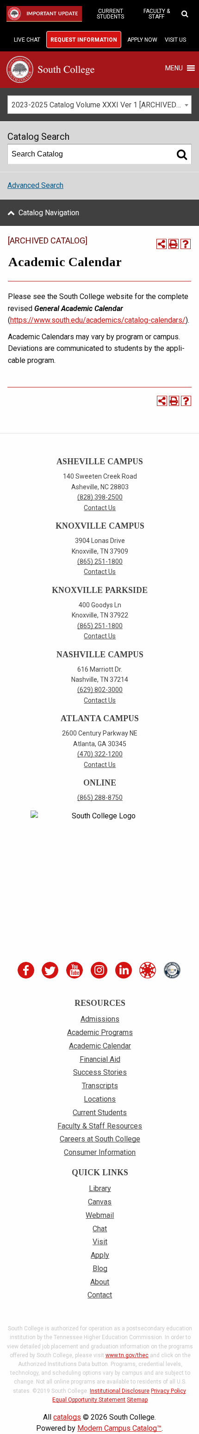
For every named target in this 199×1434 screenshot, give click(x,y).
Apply (100, 1255)
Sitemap (137, 1400)
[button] (174, 68)
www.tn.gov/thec (127, 1355)
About (99, 1282)
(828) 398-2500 (100, 497)
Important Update (45, 14)
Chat (100, 1228)
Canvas (100, 1201)
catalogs (67, 1417)
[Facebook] (26, 970)
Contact (99, 1295)
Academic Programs (100, 1032)
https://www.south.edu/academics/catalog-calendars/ (98, 320)
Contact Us (100, 507)
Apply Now (142, 40)
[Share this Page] (161, 244)
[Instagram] (99, 970)
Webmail (100, 1215)
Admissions (100, 1019)
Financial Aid (100, 1059)
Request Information (83, 40)
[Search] (182, 154)
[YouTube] (75, 970)
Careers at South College (100, 1139)
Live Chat (27, 40)
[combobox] (99, 104)
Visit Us (175, 40)
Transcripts (100, 1085)
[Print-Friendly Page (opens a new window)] (173, 244)
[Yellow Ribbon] (173, 970)
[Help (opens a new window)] (185, 244)
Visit (100, 1241)
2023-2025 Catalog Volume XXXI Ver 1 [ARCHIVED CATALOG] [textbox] (101, 104)
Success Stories (100, 1072)
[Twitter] (51, 970)
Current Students (110, 14)
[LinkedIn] (124, 970)
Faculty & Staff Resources (99, 1126)
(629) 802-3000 (100, 689)
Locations (100, 1099)
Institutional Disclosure (119, 1391)
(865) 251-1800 (100, 561)
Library (100, 1188)
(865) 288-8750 (100, 797)
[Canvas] (149, 970)
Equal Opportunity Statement (88, 1400)
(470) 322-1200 (100, 754)
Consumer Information (100, 1152)
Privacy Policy (168, 1391)
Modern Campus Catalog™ (119, 1428)
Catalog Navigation (49, 212)
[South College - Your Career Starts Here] (50, 68)
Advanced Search (35, 185)
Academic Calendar (100, 1045)
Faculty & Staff (156, 14)
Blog (100, 1268)
